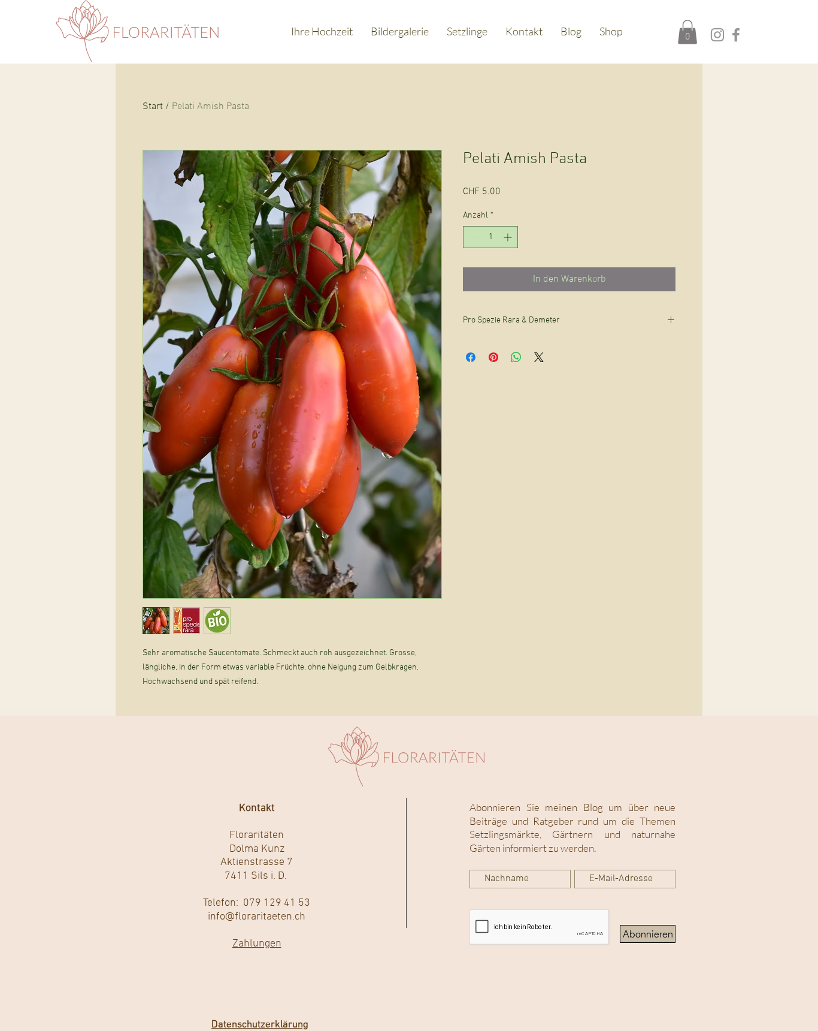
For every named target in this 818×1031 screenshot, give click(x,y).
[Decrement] (472, 237)
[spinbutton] (490, 237)
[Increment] (508, 237)
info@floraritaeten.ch (256, 917)
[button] (687, 32)
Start (153, 107)
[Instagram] (717, 35)
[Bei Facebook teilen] (470, 357)
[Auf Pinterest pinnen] (493, 357)
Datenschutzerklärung (259, 1025)
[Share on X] (539, 357)
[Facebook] (736, 35)
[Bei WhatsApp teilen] (516, 357)
